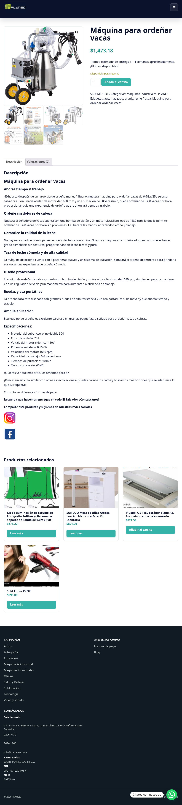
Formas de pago (105, 646)
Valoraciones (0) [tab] (38, 162)
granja (129, 98)
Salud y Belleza (14, 682)
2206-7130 (10, 734)
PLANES (163, 94)
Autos (8, 646)
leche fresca (143, 98)
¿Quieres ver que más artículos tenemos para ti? (36, 373)
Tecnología (11, 694)
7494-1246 (10, 743)
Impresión (11, 658)
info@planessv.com (15, 752)
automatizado (113, 98)
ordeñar (107, 103)
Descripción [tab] (14, 162)
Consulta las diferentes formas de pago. (31, 392)
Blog (97, 652)
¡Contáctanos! (89, 399)
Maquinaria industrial (18, 664)
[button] (77, 32)
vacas (118, 103)
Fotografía (11, 652)
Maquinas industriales (142, 94)
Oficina (9, 676)
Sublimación (12, 688)
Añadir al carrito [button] (140, 530)
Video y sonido (14, 700)
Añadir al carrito (116, 82)
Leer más (16, 533)
